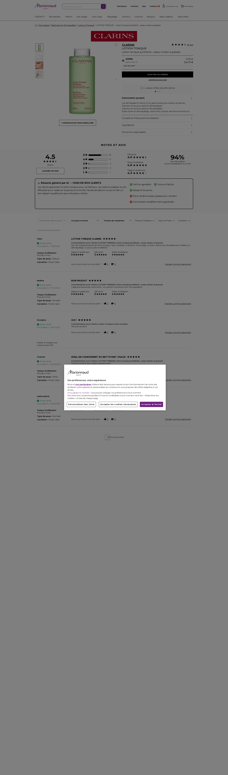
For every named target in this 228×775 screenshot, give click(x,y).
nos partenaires (83, 384)
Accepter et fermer (151, 404)
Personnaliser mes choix (81, 404)
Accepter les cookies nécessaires (118, 404)
